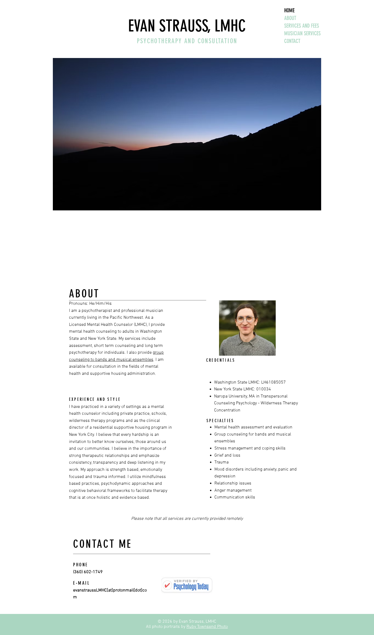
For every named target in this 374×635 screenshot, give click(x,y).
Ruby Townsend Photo (207, 627)
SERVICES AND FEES (301, 25)
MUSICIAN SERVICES (302, 33)
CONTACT (292, 41)
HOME (289, 10)
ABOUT (290, 18)
